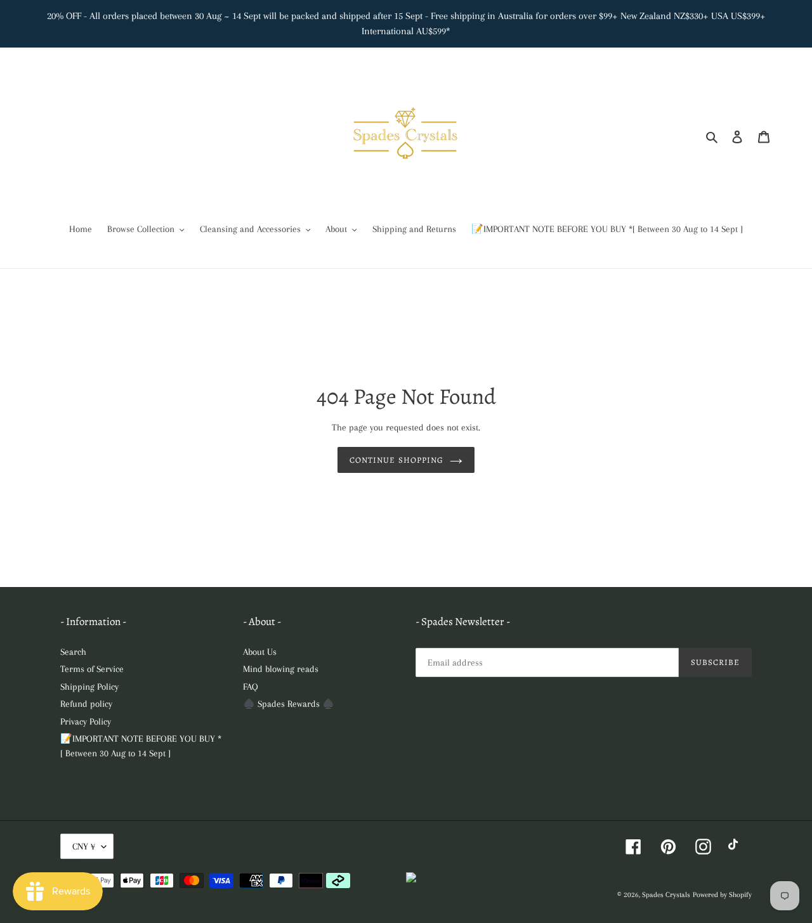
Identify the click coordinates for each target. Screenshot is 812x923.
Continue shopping (396, 460)
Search (73, 652)
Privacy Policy (85, 721)
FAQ (250, 686)
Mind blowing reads (280, 669)
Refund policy (86, 704)
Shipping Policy (89, 686)
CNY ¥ (83, 846)
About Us (260, 652)
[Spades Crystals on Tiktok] (736, 847)
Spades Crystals (666, 895)
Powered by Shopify (722, 895)
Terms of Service (92, 669)
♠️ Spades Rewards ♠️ (288, 704)
